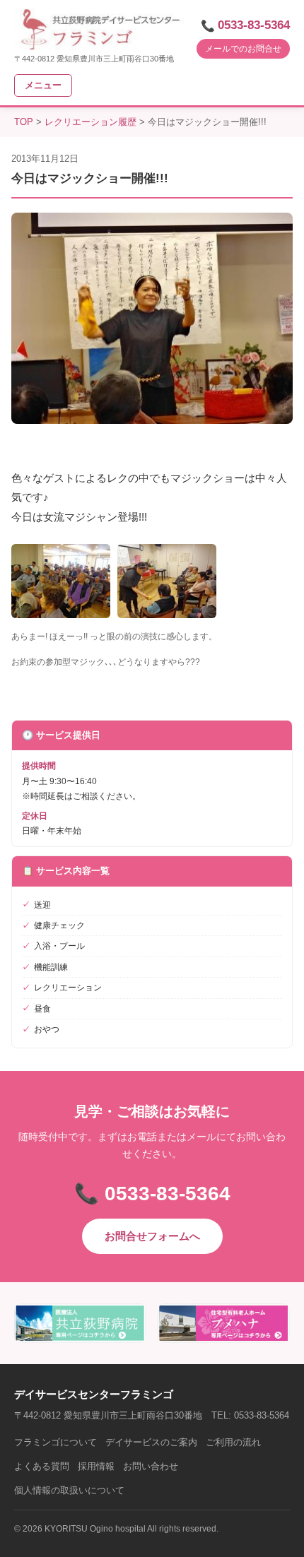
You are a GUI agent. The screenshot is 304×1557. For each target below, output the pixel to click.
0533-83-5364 (254, 25)
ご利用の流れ (233, 1442)
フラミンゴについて (55, 1442)
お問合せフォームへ (152, 1236)
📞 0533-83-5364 (152, 1193)
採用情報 (96, 1466)
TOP (23, 122)
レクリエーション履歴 (90, 122)
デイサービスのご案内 (151, 1442)
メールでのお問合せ (243, 49)
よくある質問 (41, 1466)
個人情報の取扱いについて (69, 1490)
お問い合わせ (150, 1466)
